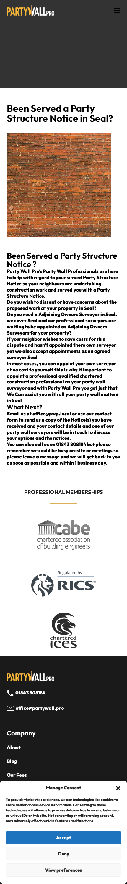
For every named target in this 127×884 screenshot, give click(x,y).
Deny (63, 854)
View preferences (63, 870)
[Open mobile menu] (117, 10)
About (14, 747)
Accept (63, 837)
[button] (118, 788)
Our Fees (17, 775)
